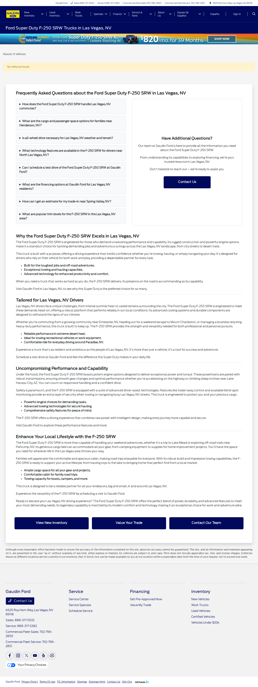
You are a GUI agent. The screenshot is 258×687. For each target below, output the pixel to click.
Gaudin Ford (13, 681)
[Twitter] (27, 656)
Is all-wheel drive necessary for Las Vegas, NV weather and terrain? (67, 138)
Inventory (200, 591)
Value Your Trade (129, 523)
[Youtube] (35, 656)
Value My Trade (140, 605)
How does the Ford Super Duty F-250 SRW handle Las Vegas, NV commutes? (65, 106)
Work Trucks (199, 605)
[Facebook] (10, 656)
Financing (140, 591)
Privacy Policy (30, 681)
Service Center (79, 599)
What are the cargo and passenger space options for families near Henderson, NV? (65, 123)
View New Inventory (51, 523)
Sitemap (82, 681)
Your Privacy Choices (31, 664)
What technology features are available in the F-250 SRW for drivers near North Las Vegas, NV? (71, 152)
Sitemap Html (97, 681)
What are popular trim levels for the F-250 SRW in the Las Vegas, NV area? (67, 216)
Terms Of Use (47, 681)
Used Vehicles (200, 610)
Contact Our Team (206, 523)
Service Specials (80, 605)
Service (76, 591)
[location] (210, 3)
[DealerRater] (52, 656)
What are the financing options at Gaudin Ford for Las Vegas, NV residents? (64, 186)
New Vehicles (200, 599)
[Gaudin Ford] (13, 14)
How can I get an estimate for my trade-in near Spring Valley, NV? (66, 201)
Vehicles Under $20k (205, 622)
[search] (253, 14)
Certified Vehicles (203, 616)
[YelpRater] (44, 656)
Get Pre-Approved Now (146, 599)
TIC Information (66, 681)
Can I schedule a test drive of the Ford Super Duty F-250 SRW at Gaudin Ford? (70, 169)
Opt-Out (127, 681)
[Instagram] (18, 656)
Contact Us (187, 182)
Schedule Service (81, 610)
